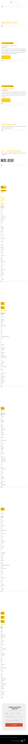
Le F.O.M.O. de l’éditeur (7, 88)
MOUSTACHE (4, 310)
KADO (2, 411)
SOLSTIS (3, 624)
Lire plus (6, 57)
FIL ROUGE (2, 513)
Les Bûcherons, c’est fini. (9, 124)
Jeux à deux (2, 617)
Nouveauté (3, 190)
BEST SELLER (2, 303)
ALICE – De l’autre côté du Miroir (11, 151)
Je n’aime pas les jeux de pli (9, 45)
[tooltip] (2, 741)
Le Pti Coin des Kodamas (7, 43)
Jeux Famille (2, 187)
